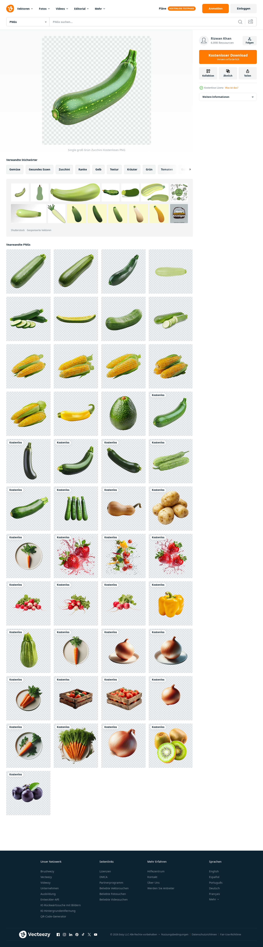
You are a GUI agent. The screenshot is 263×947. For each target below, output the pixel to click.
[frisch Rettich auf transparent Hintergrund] (28, 603)
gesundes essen (39, 169)
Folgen (250, 42)
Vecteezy (46, 877)
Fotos (43, 8)
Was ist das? (231, 87)
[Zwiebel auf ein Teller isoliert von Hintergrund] (123, 651)
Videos (60, 8)
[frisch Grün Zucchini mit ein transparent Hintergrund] (123, 319)
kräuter (132, 169)
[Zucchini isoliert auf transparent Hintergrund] (171, 461)
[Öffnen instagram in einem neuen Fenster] (64, 934)
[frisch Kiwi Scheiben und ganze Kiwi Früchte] (171, 746)
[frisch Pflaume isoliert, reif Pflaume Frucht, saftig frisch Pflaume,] (28, 793)
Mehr (98, 8)
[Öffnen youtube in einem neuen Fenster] (95, 934)
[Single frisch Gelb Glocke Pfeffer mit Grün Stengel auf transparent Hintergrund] (171, 603)
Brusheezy (47, 871)
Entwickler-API (49, 899)
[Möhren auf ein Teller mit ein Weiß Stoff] (76, 746)
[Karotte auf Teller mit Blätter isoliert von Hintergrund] (28, 746)
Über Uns (153, 882)
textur (114, 169)
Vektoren (23, 8)
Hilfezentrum (155, 871)
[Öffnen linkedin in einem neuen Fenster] (70, 934)
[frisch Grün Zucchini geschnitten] (28, 319)
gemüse (14, 169)
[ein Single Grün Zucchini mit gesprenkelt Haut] (123, 271)
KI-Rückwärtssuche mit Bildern (60, 905)
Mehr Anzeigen (179, 213)
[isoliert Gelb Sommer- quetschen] (76, 414)
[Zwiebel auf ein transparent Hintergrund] (171, 698)
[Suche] (240, 21)
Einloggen (243, 8)
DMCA (103, 877)
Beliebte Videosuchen (113, 899)
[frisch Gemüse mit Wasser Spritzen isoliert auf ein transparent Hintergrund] (76, 556)
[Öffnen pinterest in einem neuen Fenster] (76, 934)
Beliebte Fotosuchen (112, 894)
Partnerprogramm (111, 882)
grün (149, 169)
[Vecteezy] (10, 8)
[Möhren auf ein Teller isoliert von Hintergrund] (28, 698)
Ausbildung (48, 894)
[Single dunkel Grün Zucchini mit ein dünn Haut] (28, 461)
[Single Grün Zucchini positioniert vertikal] (123, 461)
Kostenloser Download (228, 57)
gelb (98, 169)
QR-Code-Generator (53, 916)
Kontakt (152, 877)
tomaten (167, 169)
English (214, 871)
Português (216, 882)
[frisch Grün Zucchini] (76, 461)
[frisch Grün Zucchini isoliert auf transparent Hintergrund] (76, 271)
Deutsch (214, 888)
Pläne (162, 8)
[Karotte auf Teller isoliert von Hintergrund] (76, 651)
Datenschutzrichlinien (204, 934)
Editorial (79, 8)
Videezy (45, 882)
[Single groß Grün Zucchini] (171, 414)
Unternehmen (49, 888)
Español (214, 877)
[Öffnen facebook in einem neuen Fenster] (58, 934)
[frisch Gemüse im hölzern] (76, 698)
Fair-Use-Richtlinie (230, 934)
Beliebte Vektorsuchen (114, 888)
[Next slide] (186, 169)
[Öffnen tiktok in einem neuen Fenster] (83, 934)
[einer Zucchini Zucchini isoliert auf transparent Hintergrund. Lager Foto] (171, 271)
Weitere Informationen (215, 97)
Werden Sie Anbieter (160, 888)
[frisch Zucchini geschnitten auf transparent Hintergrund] (171, 319)
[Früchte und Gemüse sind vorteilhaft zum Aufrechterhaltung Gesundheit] (28, 508)
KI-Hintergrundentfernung (58, 911)
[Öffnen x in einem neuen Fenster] (89, 934)
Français (214, 894)
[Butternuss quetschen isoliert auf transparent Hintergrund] (123, 508)
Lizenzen (105, 871)
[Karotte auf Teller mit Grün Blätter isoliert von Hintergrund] (28, 556)
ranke (82, 169)
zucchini (64, 169)
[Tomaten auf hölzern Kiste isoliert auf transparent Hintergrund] (123, 698)
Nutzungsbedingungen (174, 934)
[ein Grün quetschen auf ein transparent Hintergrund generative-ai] (28, 651)
